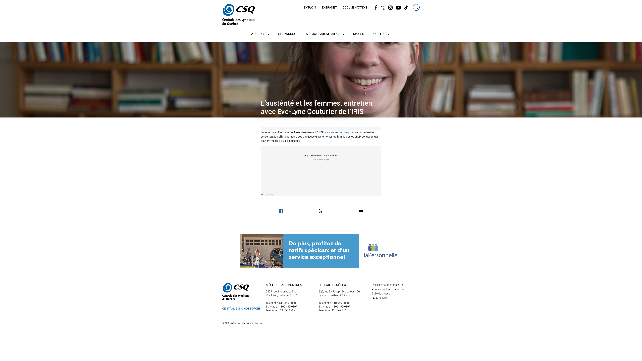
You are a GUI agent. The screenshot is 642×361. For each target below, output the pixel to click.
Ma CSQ (358, 34)
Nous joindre (379, 297)
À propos (258, 34)
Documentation (355, 7)
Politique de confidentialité (387, 284)
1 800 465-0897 (288, 306)
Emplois (310, 7)
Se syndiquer (288, 34)
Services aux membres (323, 34)
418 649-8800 (340, 310)
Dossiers (379, 34)
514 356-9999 (287, 310)
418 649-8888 (340, 303)
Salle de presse (381, 293)
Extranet (329, 7)
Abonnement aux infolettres (388, 289)
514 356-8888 (287, 303)
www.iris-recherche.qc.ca (338, 132)
